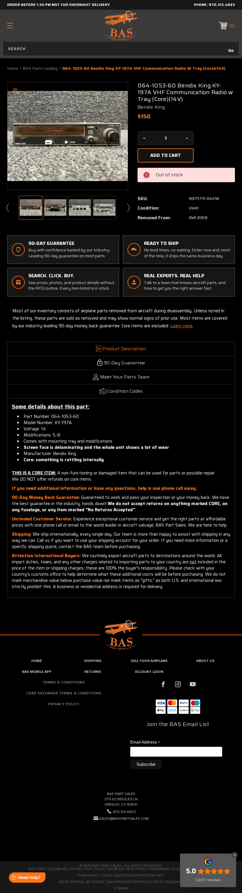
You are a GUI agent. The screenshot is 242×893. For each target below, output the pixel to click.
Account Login (149, 671)
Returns (92, 671)
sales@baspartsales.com (124, 818)
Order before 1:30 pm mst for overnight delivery (58, 4)
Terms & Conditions (64, 682)
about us (205, 660)
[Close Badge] (235, 855)
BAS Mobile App (36, 671)
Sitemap (121, 888)
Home (36, 660)
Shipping (93, 660)
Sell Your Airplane (149, 660)
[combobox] (121, 49)
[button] (121, 836)
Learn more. (181, 325)
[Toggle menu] (30, 25)
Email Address (145, 742)
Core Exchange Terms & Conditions (64, 693)
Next (128, 207)
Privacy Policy (63, 704)
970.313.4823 (222, 4)
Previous (7, 207)
